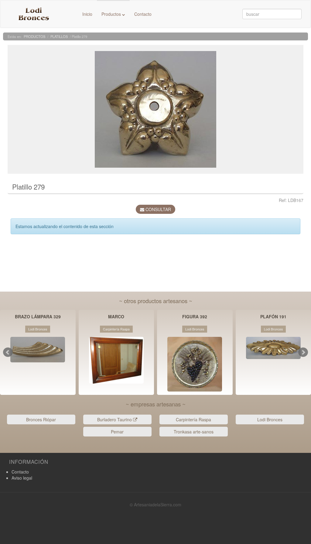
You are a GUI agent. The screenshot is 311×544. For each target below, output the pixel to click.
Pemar (117, 432)
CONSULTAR (157, 209)
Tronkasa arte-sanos (194, 432)
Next (303, 352)
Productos (111, 14)
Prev (8, 352)
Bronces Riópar (41, 419)
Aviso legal (22, 478)
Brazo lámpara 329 (38, 317)
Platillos (59, 36)
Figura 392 (194, 317)
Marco (116, 317)
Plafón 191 (273, 317)
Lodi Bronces (269, 419)
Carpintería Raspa (193, 419)
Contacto (143, 14)
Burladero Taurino (115, 419)
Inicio (87, 14)
